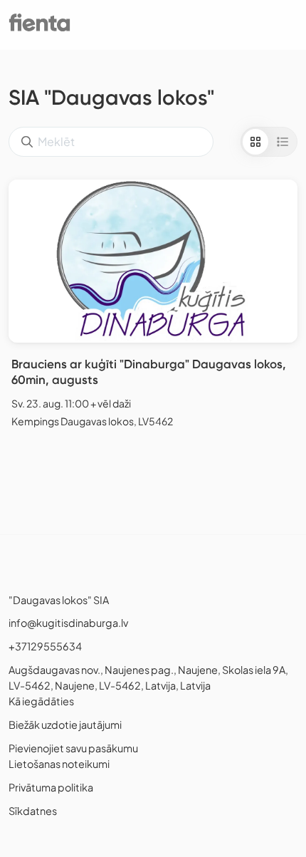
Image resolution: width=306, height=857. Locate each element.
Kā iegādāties (41, 701)
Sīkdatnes (33, 810)
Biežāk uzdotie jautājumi (65, 724)
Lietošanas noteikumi (59, 763)
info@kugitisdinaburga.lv (68, 622)
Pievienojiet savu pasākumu (73, 748)
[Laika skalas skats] (282, 142)
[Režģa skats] (255, 142)
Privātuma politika (51, 787)
